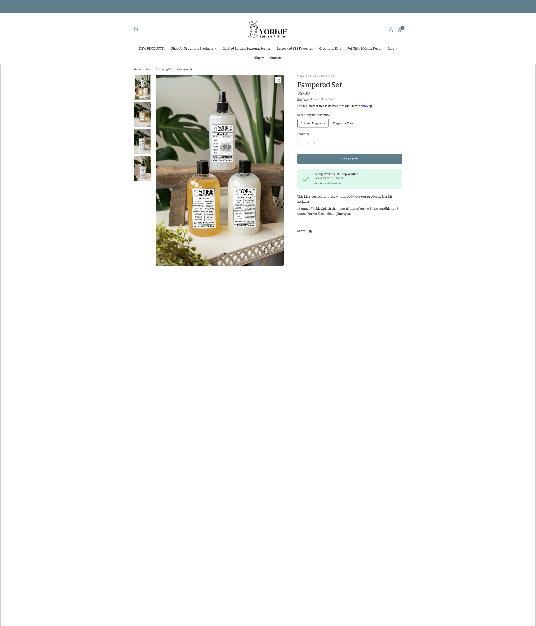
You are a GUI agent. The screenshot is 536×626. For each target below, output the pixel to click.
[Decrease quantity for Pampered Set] (301, 142)
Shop (148, 69)
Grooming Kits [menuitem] (330, 48)
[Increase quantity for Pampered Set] (314, 142)
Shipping (302, 99)
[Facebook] (310, 231)
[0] (398, 29)
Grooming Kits (164, 69)
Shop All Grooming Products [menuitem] (192, 48)
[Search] (137, 29)
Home (137, 69)
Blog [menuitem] (257, 58)
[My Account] (391, 29)
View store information (327, 183)
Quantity (303, 133)
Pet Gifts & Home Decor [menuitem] (364, 48)
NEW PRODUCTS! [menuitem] (152, 48)
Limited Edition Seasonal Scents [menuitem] (246, 48)
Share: (301, 231)
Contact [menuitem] (276, 58)
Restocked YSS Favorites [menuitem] (295, 48)
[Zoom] (278, 80)
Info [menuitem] (391, 48)
